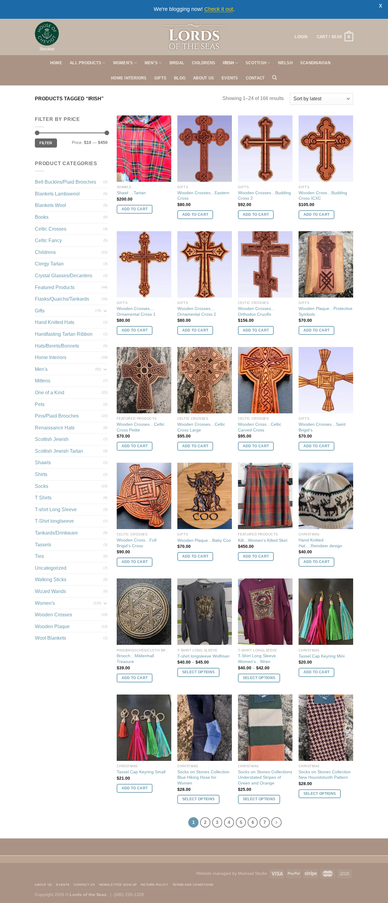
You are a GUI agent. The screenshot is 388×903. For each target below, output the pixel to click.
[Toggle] (105, 310)
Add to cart (135, 209)
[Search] (274, 77)
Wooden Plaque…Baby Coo (204, 540)
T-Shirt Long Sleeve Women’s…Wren (257, 658)
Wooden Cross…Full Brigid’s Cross (136, 543)
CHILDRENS (203, 63)
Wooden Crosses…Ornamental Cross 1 (136, 311)
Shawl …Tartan (131, 192)
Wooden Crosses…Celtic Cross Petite (141, 427)
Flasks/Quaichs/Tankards (62, 299)
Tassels (43, 544)
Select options (198, 672)
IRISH (228, 63)
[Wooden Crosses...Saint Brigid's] (326, 380)
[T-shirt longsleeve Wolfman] (204, 611)
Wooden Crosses (53, 614)
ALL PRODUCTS (85, 63)
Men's (41, 369)
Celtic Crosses (50, 229)
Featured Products (55, 287)
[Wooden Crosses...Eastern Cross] (204, 148)
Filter (45, 143)
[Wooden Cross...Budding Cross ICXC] (326, 148)
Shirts (41, 474)
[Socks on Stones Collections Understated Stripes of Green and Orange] (265, 728)
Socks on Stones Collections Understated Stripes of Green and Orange (265, 777)
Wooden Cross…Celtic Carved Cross (259, 427)
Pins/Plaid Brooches (57, 415)
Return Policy (154, 884)
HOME (56, 63)
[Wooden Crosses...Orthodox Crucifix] (265, 264)
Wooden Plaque (52, 626)
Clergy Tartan (49, 263)
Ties (39, 556)
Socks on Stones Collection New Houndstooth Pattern (325, 774)
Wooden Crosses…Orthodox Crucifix (256, 311)
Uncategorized (50, 568)
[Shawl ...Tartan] (144, 148)
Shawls (43, 462)
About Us (43, 884)
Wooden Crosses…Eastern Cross (203, 195)
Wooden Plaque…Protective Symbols (326, 311)
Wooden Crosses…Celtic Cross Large (201, 427)
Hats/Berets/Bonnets (57, 345)
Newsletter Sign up (118, 884)
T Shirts (43, 497)
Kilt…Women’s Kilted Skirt (262, 540)
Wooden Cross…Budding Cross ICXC (323, 195)
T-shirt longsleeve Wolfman (203, 656)
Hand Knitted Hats (54, 322)
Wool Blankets (50, 638)
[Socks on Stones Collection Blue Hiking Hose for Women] (204, 728)
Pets (40, 404)
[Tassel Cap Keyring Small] (144, 728)
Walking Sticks (50, 579)
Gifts (40, 310)
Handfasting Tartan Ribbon (63, 334)
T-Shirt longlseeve (54, 521)
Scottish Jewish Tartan (59, 451)
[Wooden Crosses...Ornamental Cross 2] (204, 264)
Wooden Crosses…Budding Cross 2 (264, 195)
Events (63, 884)
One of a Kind (49, 392)
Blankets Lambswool (57, 193)
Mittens (42, 380)
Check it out (218, 9)
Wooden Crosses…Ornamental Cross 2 (196, 311)
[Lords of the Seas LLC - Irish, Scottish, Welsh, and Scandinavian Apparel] (194, 37)
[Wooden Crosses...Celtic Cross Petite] (144, 380)
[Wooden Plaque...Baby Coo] (204, 496)
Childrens (45, 252)
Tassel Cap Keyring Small (141, 771)
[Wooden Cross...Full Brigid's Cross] (144, 496)
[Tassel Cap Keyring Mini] (326, 611)
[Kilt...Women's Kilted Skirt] (265, 496)
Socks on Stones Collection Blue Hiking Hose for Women (203, 777)
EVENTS (230, 78)
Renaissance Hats (55, 427)
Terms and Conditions (193, 884)
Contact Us (84, 884)
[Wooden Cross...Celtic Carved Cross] (265, 380)
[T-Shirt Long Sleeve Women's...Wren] (265, 611)
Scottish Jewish (52, 439)
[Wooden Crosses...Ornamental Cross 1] (144, 264)
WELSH (285, 63)
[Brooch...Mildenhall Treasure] (144, 611)
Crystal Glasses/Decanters (63, 275)
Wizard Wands (50, 591)
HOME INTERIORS (129, 78)
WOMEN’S (123, 63)
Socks (41, 486)
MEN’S (151, 63)
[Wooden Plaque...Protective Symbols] (326, 264)
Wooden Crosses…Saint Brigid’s (322, 427)
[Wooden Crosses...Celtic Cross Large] (204, 380)
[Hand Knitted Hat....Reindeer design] (326, 496)
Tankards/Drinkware (56, 532)
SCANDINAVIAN (315, 63)
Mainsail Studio (252, 873)
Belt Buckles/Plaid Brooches (65, 182)
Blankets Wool (50, 205)
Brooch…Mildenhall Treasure (135, 658)
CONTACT (255, 78)
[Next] (276, 822)
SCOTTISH (256, 63)
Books (41, 217)
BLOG (180, 78)
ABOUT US (203, 78)
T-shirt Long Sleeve (56, 509)
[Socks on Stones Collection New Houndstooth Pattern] (326, 728)
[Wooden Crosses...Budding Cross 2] (265, 148)
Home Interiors (50, 357)
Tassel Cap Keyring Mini (322, 656)
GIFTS (160, 78)
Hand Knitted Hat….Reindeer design (320, 543)
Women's (45, 603)
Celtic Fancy (48, 240)
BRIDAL (177, 63)
